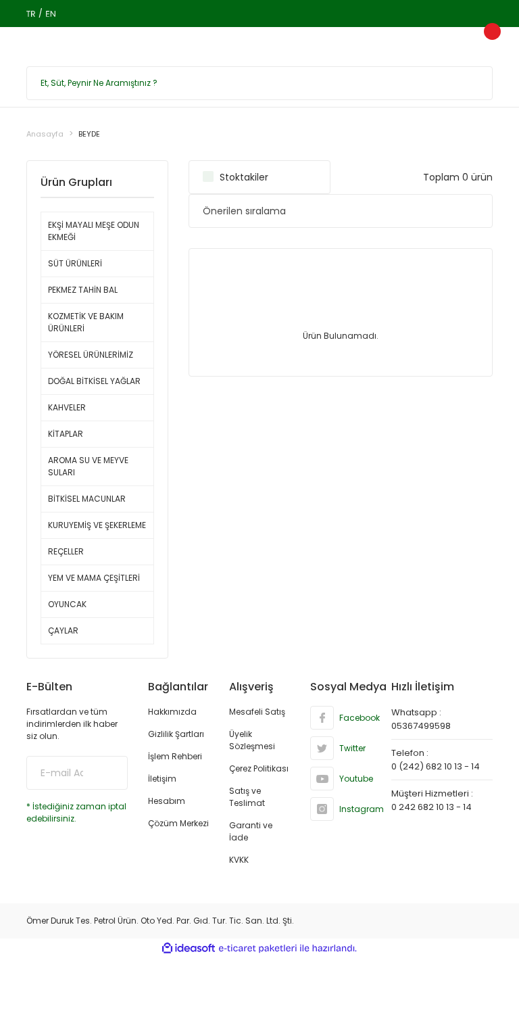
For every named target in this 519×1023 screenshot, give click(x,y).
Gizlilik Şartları (176, 734)
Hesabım (166, 801)
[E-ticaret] (257, 949)
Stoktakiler (244, 177)
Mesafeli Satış (257, 711)
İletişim (162, 778)
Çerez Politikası (259, 768)
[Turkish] (30, 13)
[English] (50, 13)
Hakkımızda (172, 711)
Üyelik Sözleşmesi (252, 740)
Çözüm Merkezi (178, 823)
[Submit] (107, 773)
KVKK (239, 859)
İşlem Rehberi (175, 756)
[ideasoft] (189, 948)
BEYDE (89, 133)
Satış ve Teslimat (247, 797)
